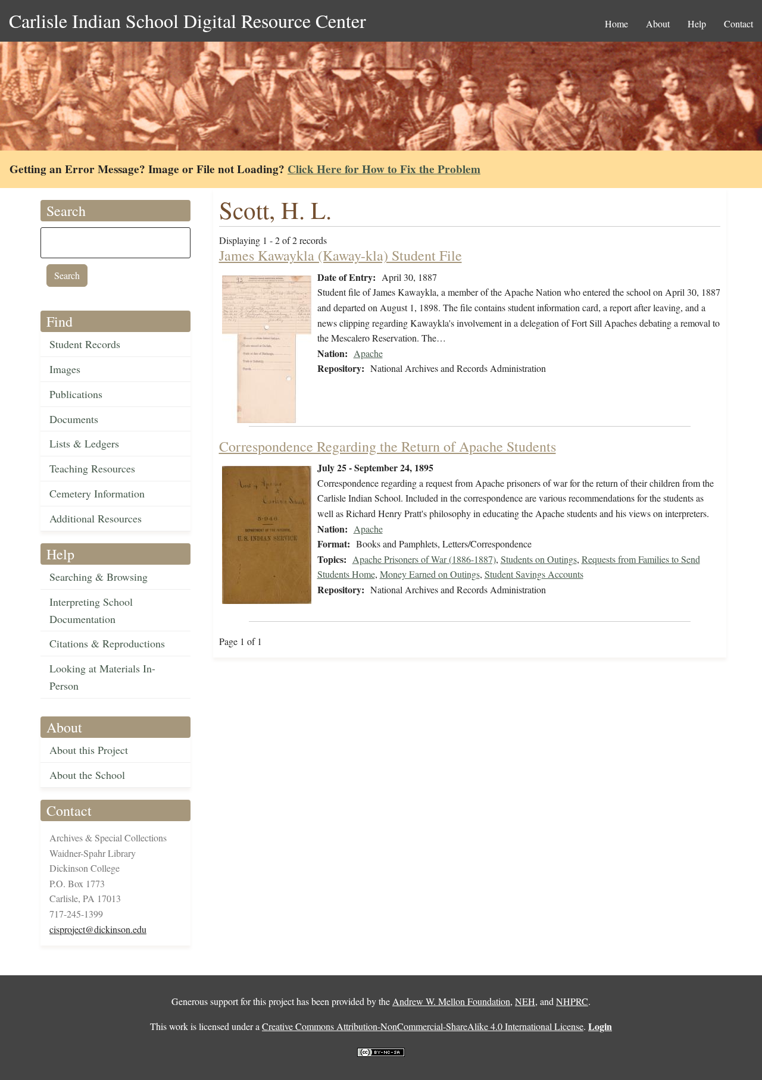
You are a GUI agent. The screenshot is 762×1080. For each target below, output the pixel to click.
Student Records (84, 344)
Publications (75, 394)
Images (64, 369)
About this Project (88, 750)
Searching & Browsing (98, 576)
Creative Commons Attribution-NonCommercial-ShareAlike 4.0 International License (422, 1026)
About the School (87, 775)
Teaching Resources (92, 468)
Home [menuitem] (616, 23)
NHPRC (572, 1001)
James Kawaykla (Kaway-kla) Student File (340, 255)
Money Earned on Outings (430, 574)
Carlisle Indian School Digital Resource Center (187, 20)
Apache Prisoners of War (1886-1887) (424, 559)
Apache (368, 353)
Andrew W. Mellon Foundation (451, 1001)
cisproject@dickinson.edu (97, 929)
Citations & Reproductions (107, 643)
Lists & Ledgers (84, 443)
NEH (525, 1001)
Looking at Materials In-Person (102, 677)
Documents (73, 419)
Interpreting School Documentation (91, 610)
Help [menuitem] (697, 23)
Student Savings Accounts (534, 574)
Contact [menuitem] (738, 23)
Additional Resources (95, 518)
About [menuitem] (658, 23)
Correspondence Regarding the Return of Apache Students (387, 446)
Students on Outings (539, 559)
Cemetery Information (97, 493)
